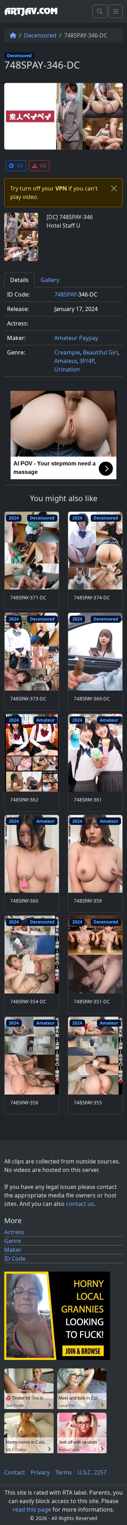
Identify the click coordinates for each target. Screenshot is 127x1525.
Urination (67, 369)
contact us (80, 1204)
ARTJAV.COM (31, 11)
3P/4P (86, 361)
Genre (12, 1241)
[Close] (113, 188)
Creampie (67, 352)
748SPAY (65, 294)
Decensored (40, 35)
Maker (13, 1250)
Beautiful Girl (100, 352)
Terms (63, 1472)
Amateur (65, 361)
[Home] (13, 35)
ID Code (14, 1258)
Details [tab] (19, 280)
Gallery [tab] (50, 280)
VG (20, 165)
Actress (14, 1232)
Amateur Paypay (76, 338)
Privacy (40, 1472)
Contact (14, 1472)
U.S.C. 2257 (92, 1472)
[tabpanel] (63, 334)
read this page (32, 1509)
